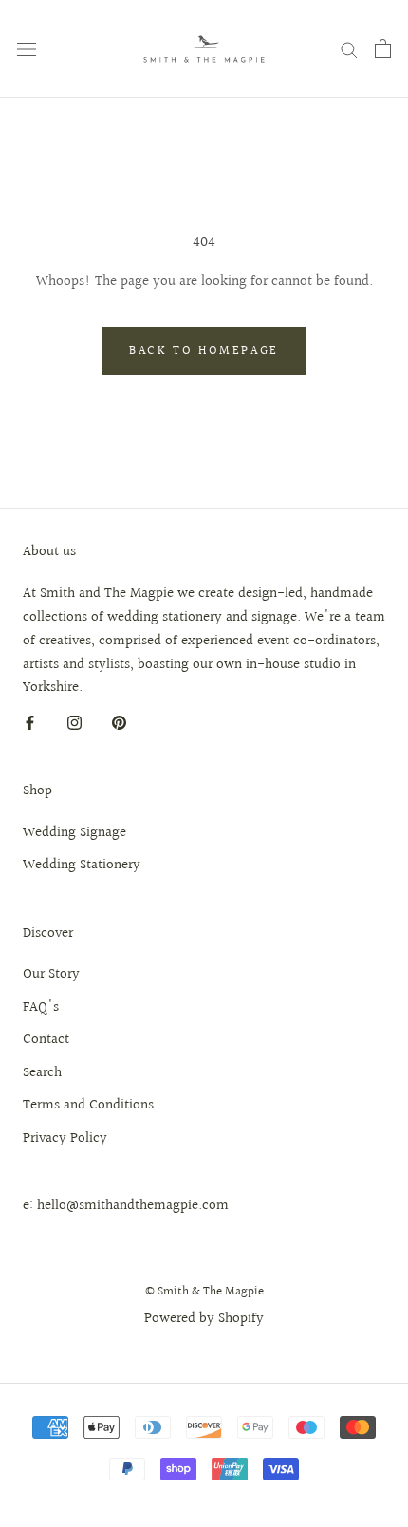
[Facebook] (30, 723)
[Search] (349, 49)
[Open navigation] (26, 49)
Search (42, 1073)
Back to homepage (204, 351)
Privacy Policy (65, 1138)
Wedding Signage (74, 833)
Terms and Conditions (88, 1105)
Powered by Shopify (204, 1319)
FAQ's (41, 1007)
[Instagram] (74, 723)
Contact (46, 1040)
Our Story (51, 974)
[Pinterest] (119, 723)
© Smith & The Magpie (204, 1291)
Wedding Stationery (81, 865)
